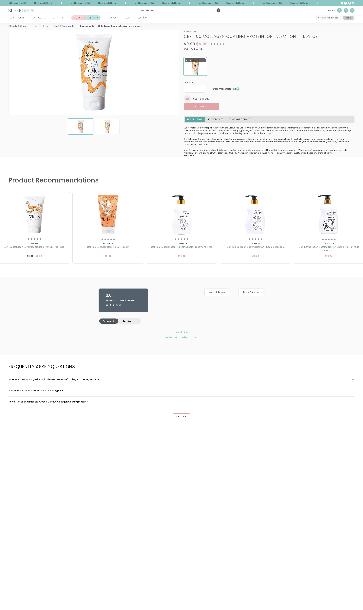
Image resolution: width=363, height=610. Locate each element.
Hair (36, 26)
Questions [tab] (127, 321)
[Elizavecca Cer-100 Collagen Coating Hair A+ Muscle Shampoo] (255, 214)
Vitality (58, 17)
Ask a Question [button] (251, 292)
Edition (143, 17)
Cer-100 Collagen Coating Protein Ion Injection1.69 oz (251, 36)
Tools (112, 17)
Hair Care (38, 17)
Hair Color (16, 17)
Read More (189, 155)
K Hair (46, 26)
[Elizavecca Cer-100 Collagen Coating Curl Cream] (108, 214)
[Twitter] (345, 3)
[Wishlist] (346, 10)
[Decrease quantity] (186, 89)
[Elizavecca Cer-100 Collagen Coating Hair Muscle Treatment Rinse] (181, 214)
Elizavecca (190, 31)
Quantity (189, 82)
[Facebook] (342, 3)
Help (330, 10)
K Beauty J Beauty (86, 17)
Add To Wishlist (202, 99)
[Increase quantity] (203, 89)
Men (127, 17)
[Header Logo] (21, 10)
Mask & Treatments (64, 26)
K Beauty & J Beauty (18, 26)
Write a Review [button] (217, 292)
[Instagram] (349, 3)
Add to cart (201, 106)
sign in (348, 17)
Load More (182, 416)
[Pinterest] (353, 3)
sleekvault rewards (329, 17)
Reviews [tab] (107, 321)
